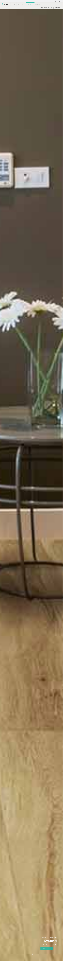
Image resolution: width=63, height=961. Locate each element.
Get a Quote (58, 7)
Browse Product (48, 7)
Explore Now (45, 948)
